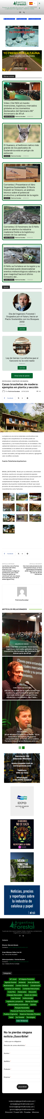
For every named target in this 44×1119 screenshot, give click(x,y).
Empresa (7, 1077)
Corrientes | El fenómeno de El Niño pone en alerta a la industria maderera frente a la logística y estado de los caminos (21, 231)
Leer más (22, 329)
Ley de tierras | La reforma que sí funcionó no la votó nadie (22, 359)
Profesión (7, 1069)
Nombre (7, 1053)
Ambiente (7, 156)
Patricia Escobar (20, 116)
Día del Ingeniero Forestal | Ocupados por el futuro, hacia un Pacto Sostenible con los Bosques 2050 (22, 318)
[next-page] (23, 747)
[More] (27, 398)
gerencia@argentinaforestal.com (18, 947)
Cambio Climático (9, 237)
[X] (39, 3)
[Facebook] (39, 8)
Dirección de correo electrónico (15, 1045)
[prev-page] (20, 747)
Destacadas (6, 381)
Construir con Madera (20, 381)
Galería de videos (9, 116)
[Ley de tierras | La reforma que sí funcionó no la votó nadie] (22, 346)
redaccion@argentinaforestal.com (18, 961)
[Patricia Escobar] (4, 391)
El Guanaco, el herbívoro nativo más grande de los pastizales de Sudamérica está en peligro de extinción (21, 149)
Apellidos (7, 1061)
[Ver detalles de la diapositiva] (22, 18)
